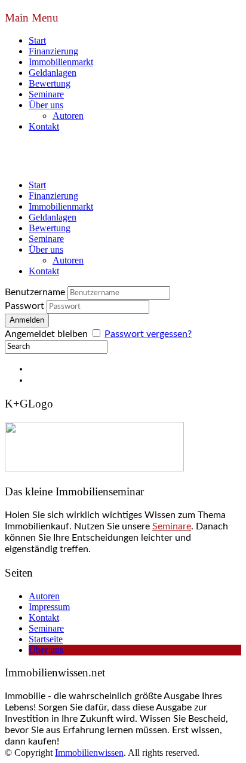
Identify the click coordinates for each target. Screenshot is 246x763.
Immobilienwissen (89, 752)
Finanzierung (53, 51)
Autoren (68, 116)
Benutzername (35, 292)
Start (37, 40)
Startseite (46, 639)
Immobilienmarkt (61, 62)
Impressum (49, 607)
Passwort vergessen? (148, 334)
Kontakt (44, 126)
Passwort (24, 306)
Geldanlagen (52, 73)
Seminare (46, 94)
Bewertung (49, 83)
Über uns (46, 105)
